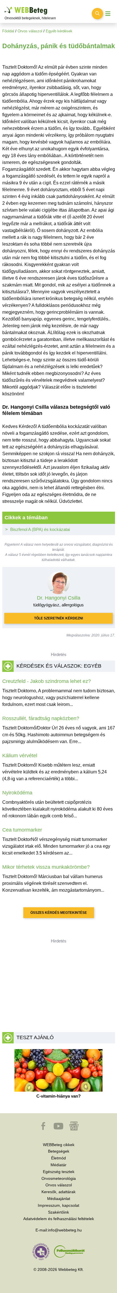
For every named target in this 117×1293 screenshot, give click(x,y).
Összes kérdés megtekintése (58, 913)
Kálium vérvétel (19, 755)
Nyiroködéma (17, 793)
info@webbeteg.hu (65, 1230)
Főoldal (8, 31)
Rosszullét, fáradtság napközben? (40, 718)
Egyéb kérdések (59, 31)
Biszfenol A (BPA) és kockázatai (40, 529)
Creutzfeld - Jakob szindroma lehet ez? (46, 681)
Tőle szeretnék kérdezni (58, 618)
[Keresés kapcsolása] (97, 13)
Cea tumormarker (22, 830)
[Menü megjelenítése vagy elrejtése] (108, 14)
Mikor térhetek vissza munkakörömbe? (46, 867)
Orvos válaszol (30, 31)
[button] (43, 1129)
